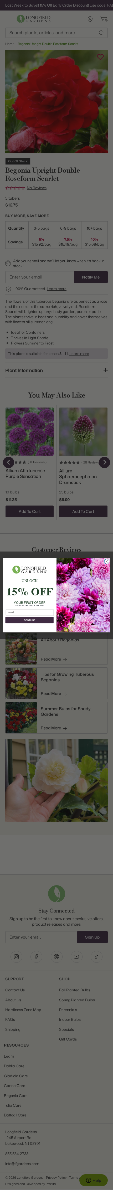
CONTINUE (29, 620)
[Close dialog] (106, 561)
